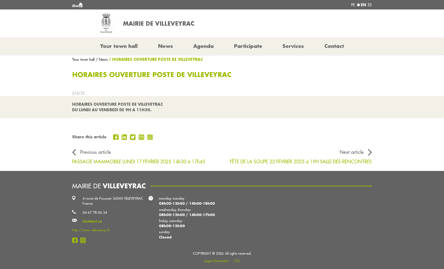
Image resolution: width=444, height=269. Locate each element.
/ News (102, 59)
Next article (352, 152)
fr (353, 5)
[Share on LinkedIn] (125, 136)
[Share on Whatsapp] (150, 136)
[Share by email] (142, 136)
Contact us (92, 221)
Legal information (216, 261)
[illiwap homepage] (133, 4)
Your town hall (84, 59)
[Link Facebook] (76, 240)
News (165, 46)
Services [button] (293, 46)
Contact (334, 46)
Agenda (203, 46)
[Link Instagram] (84, 240)
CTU (237, 261)
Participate (248, 46)
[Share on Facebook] (116, 136)
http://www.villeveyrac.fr (91, 230)
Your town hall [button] (119, 46)
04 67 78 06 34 (95, 212)
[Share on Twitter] (133, 136)
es (370, 5)
